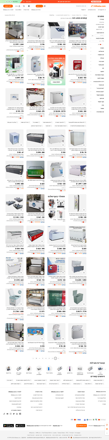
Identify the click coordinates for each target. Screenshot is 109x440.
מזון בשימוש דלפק (67, 380)
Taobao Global (61, 432)
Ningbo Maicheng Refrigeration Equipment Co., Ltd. (77, 314)
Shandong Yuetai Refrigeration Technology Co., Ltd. (14, 220)
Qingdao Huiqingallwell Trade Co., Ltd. (35, 114)
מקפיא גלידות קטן (28, 383)
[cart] (24, 6)
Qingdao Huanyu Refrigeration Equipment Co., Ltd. (35, 220)
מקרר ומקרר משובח (54, 380)
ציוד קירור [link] (51, 15)
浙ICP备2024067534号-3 (95, 437)
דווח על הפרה (39, 410)
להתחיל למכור (17, 398)
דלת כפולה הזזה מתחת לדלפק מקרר (76, 122)
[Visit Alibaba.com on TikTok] (4, 414)
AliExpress (31, 432)
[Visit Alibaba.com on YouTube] (7, 414)
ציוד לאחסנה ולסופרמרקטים (63, 15)
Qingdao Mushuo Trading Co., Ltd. (36, 283)
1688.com (38, 432)
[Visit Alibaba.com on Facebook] (20, 414)
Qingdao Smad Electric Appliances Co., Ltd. (35, 47)
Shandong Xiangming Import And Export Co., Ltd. (56, 283)
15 (36, 358)
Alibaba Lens (97, 425)
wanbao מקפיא (76, 383)
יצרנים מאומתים (60, 395)
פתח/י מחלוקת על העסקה (36, 401)
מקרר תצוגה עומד (41, 383)
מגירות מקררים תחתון (36, 125)
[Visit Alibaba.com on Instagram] (11, 414)
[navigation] (97, 186)
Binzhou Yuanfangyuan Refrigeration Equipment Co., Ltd (56, 314)
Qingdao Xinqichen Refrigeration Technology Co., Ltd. (56, 155)
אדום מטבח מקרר (47, 122)
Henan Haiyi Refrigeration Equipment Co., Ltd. (77, 155)
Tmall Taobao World (46, 432)
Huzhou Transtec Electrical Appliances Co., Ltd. (56, 47)
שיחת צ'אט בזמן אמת (37, 398)
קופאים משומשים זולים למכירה (77, 125)
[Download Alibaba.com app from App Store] (20, 425)
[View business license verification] (69, 437)
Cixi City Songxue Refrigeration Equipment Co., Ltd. (35, 187)
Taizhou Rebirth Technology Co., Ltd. (15, 187)
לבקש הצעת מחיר (59, 398)
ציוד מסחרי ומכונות (76, 15)
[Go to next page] (33, 358)
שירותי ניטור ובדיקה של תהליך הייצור (76, 407)
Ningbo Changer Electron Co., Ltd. (57, 114)
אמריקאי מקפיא (98, 383)
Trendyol (71, 432)
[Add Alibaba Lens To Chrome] (81, 425)
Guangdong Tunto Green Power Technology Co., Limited (14, 81)
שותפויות (19, 407)
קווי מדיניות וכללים (80, 410)
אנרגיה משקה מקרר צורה (60, 125)
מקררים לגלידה (65, 383)
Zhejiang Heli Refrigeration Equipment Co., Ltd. (77, 283)
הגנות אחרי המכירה (80, 404)
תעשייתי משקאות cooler (39, 380)
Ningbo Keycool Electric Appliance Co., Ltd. (35, 83)
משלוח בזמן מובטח (80, 401)
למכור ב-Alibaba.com (16, 395)
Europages (77, 432)
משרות (104, 404)
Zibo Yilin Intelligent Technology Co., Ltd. (77, 114)
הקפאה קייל (35, 122)
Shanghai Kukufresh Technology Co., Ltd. (14, 252)
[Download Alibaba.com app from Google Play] (8, 425)
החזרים (40, 404)
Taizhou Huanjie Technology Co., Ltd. (35, 155)
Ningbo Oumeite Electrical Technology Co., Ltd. (14, 155)
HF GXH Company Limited (79, 220)
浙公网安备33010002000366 (80, 437)
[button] (45, 6)
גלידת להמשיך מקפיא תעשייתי (23, 380)
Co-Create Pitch (102, 398)
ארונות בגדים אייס (53, 383)
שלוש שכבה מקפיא (98, 380)
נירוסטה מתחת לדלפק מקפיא (82, 380)
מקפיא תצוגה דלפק (15, 383)
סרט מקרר (48, 125)
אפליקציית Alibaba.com (33, 425)
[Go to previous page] (58, 358)
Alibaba (85, 15)
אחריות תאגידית (102, 401)
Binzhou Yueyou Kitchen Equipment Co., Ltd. (14, 116)
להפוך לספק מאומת (16, 404)
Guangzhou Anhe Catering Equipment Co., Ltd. (56, 252)
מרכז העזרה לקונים (37, 395)
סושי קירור (9, 380)
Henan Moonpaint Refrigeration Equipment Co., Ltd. (35, 252)
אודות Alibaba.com (101, 391)
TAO (67, 432)
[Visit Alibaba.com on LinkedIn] (17, 414)
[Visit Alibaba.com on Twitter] (14, 414)
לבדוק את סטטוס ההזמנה (15, 401)
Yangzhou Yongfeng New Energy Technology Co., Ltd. (77, 187)
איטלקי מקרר (88, 383)
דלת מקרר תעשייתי (59, 122)
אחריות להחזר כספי (80, 398)
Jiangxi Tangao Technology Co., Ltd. (35, 314)
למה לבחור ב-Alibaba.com (99, 395)
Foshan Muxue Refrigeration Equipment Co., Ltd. (14, 283)
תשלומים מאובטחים (80, 395)
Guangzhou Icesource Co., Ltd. (78, 47)
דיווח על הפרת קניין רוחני (36, 407)
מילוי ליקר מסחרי (24, 122)
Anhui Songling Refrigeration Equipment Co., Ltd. (14, 49)
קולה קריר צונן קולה (11, 122)
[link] (107, 425)
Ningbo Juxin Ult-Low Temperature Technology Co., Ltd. (14, 318)
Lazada (54, 432)
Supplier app (56, 425)
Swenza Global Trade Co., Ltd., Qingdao (77, 252)
